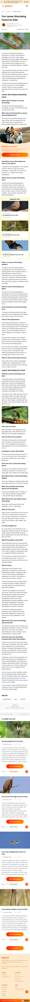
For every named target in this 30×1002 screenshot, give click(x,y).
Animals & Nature (6, 213)
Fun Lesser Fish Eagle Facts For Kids (15, 796)
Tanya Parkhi (16, 23)
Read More (26, 1)
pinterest (4, 989)
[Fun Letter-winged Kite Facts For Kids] (15, 840)
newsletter (17, 979)
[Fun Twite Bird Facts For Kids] (15, 226)
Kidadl (3, 11)
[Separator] (26, 991)
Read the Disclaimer (8, 714)
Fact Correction (25, 714)
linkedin (4, 993)
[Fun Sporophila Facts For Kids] (15, 729)
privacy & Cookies (19, 989)
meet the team (19, 976)
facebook (4, 987)
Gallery (5, 48)
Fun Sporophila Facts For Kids (12, 741)
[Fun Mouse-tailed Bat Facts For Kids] (15, 245)
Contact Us (4, 974)
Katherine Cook (14, 26)
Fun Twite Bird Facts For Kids (10, 235)
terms (16, 987)
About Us (17, 974)
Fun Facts (8, 11)
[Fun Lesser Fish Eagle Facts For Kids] (15, 784)
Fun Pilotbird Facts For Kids (10, 215)
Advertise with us (6, 976)
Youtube (4, 995)
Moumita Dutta (8, 744)
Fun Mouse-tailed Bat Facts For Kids (12, 254)
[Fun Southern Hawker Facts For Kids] (15, 897)
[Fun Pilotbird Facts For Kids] (15, 206)
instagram (4, 991)
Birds (15, 699)
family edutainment (19, 981)
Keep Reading (16, 766)
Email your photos (15, 154)
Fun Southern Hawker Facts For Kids (15, 909)
